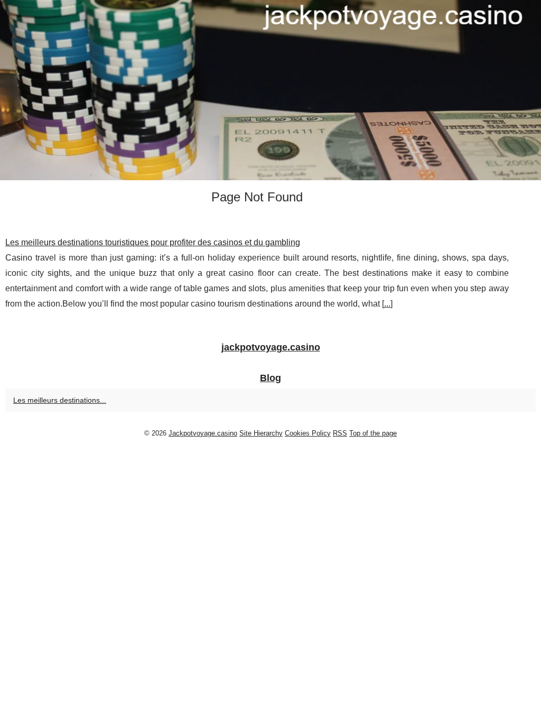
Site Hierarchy (261, 433)
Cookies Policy (308, 433)
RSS (340, 433)
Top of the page (373, 433)
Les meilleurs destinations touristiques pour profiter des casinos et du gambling (152, 242)
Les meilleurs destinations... (59, 400)
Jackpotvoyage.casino (203, 433)
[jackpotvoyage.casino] (270, 90)
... (387, 303)
